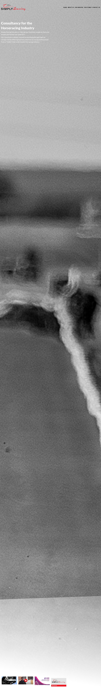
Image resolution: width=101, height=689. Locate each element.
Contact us (96, 7)
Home (65, 7)
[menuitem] (65, 7)
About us (71, 7)
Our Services (79, 7)
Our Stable (87, 7)
